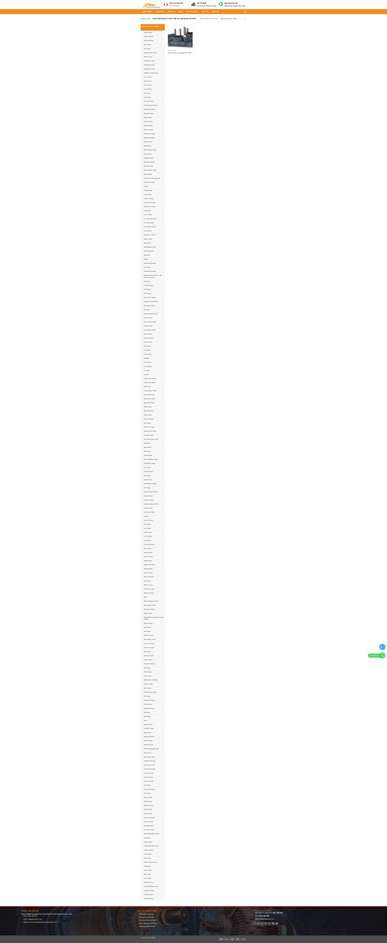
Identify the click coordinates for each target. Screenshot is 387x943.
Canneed (146, 186)
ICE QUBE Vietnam (149, 435)
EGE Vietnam (147, 289)
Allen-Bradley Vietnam (149, 65)
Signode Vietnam (148, 801)
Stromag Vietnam (148, 813)
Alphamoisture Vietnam (149, 69)
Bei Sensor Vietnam (148, 129)
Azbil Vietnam (147, 97)
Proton (145, 720)
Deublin (146, 259)
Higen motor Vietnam (149, 403)
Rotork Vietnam (147, 753)
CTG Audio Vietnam (149, 223)
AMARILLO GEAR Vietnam (151, 73)
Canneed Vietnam (148, 190)
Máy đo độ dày (147, 581)
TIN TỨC (205, 11)
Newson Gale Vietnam (149, 643)
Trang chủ (145, 19)
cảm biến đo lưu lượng (149, 182)
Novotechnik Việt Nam (149, 663)
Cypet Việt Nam (147, 231)
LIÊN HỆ (215, 11)
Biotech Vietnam (148, 154)
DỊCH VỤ (171, 11)
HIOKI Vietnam (148, 407)
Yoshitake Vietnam (148, 894)
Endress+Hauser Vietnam (150, 322)
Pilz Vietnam (147, 712)
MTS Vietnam (147, 631)
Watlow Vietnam (148, 870)
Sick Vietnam (147, 793)
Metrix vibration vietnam (150, 605)
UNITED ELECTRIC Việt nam (151, 846)
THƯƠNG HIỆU (192, 11)
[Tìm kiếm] (244, 11)
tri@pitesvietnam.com (35, 919)
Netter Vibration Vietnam (150, 639)
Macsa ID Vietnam (148, 556)
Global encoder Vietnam (149, 382)
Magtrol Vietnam (148, 560)
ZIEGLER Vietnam (148, 898)
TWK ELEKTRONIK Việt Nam (152, 834)
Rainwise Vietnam (148, 724)
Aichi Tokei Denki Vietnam (150, 52)
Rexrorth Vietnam (148, 740)
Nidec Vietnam (147, 651)
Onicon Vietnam (148, 676)
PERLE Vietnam (148, 704)
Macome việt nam (148, 552)
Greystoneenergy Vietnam (150, 390)
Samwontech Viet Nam (149, 765)
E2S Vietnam (147, 281)
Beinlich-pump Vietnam (149, 133)
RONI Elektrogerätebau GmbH (151, 749)
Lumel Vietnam (147, 540)
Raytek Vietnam (147, 732)
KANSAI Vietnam (148, 471)
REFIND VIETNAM (149, 736)
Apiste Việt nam (147, 81)
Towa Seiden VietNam (149, 829)
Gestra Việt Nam (148, 366)
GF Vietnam (147, 370)
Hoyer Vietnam (147, 423)
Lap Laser (146, 516)
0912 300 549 (174, 6)
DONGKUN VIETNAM (150, 271)
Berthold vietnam (148, 142)
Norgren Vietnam (148, 659)
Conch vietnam (147, 210)
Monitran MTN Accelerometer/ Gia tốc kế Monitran (154, 618)
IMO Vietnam (147, 451)
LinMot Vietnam (148, 532)
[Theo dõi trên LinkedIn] (273, 923)
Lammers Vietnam (148, 508)
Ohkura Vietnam (148, 672)
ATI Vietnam (147, 93)
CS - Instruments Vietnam (150, 218)
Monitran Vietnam (148, 623)
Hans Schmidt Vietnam (149, 394)
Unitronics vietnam (148, 850)
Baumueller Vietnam (148, 113)
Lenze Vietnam (147, 524)
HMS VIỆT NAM (148, 411)
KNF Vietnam (147, 488)
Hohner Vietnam (148, 415)
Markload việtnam (148, 569)
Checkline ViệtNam (148, 198)
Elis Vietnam (147, 309)
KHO (180, 11)
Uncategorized (147, 838)
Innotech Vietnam (148, 455)
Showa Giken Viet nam (149, 789)
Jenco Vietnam (147, 467)
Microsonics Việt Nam (149, 609)
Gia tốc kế (146, 374)
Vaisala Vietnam (147, 854)
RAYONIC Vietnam (149, 728)
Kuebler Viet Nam (148, 496)
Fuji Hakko (146, 358)
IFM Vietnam (147, 443)
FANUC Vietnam (148, 342)
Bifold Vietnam (147, 146)
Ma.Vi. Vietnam (147, 548)
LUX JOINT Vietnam (149, 544)
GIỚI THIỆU (147, 11)
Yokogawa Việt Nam (149, 890)
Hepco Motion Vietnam (149, 398)
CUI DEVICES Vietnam (150, 227)
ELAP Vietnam (147, 293)
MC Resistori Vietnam (149, 589)
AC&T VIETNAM (148, 36)
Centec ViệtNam (148, 194)
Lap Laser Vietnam (148, 520)
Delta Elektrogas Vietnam (150, 247)
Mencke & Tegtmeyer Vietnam (151, 601)
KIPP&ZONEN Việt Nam (150, 483)
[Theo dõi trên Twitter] (265, 923)
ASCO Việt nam (148, 85)
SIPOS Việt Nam (148, 809)
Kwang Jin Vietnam (148, 500)
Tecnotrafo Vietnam (148, 821)
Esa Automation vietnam (149, 330)
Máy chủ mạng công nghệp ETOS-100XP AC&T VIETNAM (180, 53)
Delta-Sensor (147, 255)
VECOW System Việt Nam (150, 862)
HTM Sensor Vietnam (149, 427)
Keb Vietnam (147, 475)
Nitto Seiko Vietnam (148, 655)
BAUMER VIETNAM (149, 109)
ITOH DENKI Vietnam (149, 463)
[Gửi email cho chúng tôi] (269, 923)
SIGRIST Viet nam (148, 805)
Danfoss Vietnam (148, 239)
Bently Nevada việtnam (149, 137)
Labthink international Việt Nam (151, 504)
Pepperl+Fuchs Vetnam (149, 700)
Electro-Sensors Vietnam (150, 297)
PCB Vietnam (147, 696)
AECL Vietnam (147, 44)
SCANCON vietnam (149, 773)
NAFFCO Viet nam (148, 635)
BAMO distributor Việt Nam (151, 105)
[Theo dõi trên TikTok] (262, 923)
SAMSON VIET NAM (149, 761)
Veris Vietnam (147, 866)
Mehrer (145, 597)
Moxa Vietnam (147, 627)
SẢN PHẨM (160, 11)
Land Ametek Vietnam (149, 512)
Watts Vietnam (147, 874)
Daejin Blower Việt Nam (150, 235)
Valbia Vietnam (147, 858)
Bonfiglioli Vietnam (148, 158)
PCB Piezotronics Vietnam (150, 692)
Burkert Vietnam (148, 174)
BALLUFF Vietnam (148, 101)
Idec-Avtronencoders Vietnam (151, 439)
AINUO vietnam (148, 57)
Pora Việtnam (147, 716)
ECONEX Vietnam (148, 285)
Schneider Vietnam (148, 777)
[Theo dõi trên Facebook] (255, 923)
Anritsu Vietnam (148, 77)
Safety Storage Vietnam (149, 757)
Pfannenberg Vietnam (149, 708)
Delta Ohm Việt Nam (149, 251)
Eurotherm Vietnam (148, 338)
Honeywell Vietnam (148, 419)
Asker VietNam (147, 89)
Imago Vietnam (147, 447)
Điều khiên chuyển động (150, 263)
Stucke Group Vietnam (149, 817)
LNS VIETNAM (148, 536)
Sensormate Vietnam (149, 781)
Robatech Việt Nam (148, 744)
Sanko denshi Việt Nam (149, 769)
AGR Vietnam (147, 48)
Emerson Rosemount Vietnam (151, 313)
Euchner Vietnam (148, 334)
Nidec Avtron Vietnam (149, 647)
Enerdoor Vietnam (148, 326)
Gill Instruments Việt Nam (150, 378)
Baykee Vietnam (148, 117)
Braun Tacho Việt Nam (149, 162)
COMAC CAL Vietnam (149, 206)
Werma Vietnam (147, 878)
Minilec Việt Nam (148, 613)
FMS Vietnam (147, 346)
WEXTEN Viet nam (148, 882)
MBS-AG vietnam (148, 585)
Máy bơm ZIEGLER (149, 577)
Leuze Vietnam (147, 528)
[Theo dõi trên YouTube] (276, 923)
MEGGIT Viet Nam (148, 593)
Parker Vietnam (147, 688)
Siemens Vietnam (148, 797)
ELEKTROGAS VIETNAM (151, 301)
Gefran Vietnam (147, 362)
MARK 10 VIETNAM (149, 564)
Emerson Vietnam (148, 317)
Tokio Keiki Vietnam (149, 825)
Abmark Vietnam (148, 32)
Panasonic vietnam (148, 684)
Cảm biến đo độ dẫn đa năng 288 (152, 178)
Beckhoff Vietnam (148, 121)
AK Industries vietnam (149, 61)
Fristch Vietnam (147, 354)
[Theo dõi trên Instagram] (258, 923)
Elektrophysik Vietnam (149, 305)
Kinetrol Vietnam (148, 479)
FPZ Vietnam (147, 350)
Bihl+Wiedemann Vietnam (150, 150)
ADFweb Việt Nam (148, 40)
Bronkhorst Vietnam (148, 166)
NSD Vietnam (147, 668)
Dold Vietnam (147, 267)
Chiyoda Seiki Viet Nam (149, 202)
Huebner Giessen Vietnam (150, 431)
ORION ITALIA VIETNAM (151, 680)
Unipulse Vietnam (148, 842)
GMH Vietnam (147, 386)
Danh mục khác (147, 243)
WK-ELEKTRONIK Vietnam (151, 886)
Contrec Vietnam (148, 214)
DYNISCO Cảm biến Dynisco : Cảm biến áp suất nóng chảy (153, 276)
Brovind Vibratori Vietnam (150, 170)
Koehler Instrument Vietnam (150, 492)
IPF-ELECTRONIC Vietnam (151, 459)
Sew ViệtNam (147, 785)
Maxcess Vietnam (148, 573)
